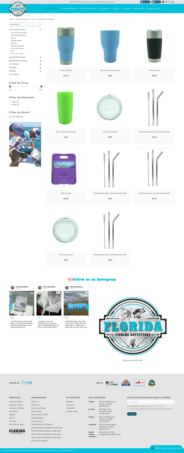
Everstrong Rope (17, 46)
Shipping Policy (37, 418)
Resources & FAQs (38, 408)
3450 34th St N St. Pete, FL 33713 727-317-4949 (105, 411)
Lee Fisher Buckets (18, 35)
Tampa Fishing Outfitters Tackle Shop (46, 437)
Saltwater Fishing (69, 8)
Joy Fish (14, 43)
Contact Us (35, 405)
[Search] (166, 2)
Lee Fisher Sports (51, 8)
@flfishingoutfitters (133, 360)
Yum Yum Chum (17, 54)
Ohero (13, 38)
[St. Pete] (126, 383)
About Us (35, 402)
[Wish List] (169, 2)
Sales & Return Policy (39, 415)
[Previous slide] (9, 307)
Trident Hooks (16, 40)
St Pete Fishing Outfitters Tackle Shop (46, 431)
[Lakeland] (152, 383)
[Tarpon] (139, 383)
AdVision (54, 450)
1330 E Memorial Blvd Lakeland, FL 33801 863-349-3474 (107, 427)
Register (69, 402)
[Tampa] (112, 383)
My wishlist (70, 408)
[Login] (163, 2)
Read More (25, 150)
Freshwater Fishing (88, 8)
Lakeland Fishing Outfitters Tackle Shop (47, 428)
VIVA (33, 19)
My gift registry (72, 411)
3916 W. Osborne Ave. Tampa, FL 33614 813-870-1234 (107, 404)
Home (11, 19)
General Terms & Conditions (42, 424)
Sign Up (132, 414)
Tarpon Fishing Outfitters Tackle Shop (46, 434)
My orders (70, 405)
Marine (127, 8)
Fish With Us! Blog (153, 8)
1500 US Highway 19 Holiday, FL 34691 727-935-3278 (107, 419)
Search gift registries (39, 441)
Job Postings (36, 411)
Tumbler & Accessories (46, 19)
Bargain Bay (139, 8)
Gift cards (14, 74)
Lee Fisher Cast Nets (19, 33)
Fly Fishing (104, 8)
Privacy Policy (36, 421)
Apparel (116, 8)
